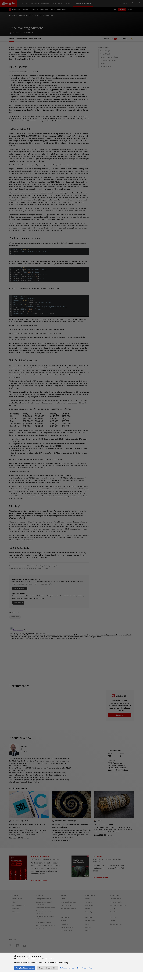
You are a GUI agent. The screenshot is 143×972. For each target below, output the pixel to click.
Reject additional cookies (47, 968)
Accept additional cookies (25, 968)
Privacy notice (87, 968)
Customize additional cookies (70, 968)
